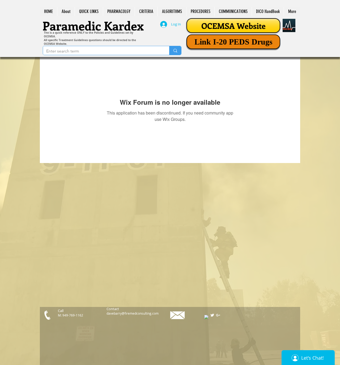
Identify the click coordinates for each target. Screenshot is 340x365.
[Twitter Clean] (212, 315)
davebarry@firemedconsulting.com (133, 313)
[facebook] (206, 317)
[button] (89, 11)
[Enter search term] (175, 50)
